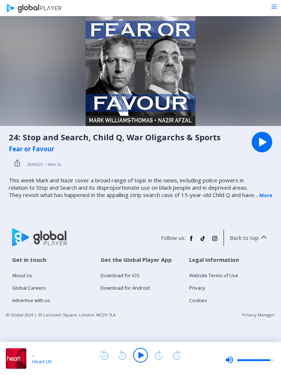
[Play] (140, 355)
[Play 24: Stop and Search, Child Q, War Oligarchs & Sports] (262, 142)
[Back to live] (177, 355)
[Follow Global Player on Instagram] (215, 241)
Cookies (198, 300)
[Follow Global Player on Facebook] (191, 241)
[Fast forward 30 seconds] (158, 355)
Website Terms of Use (213, 275)
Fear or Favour (31, 149)
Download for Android (125, 288)
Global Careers (29, 288)
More (265, 195)
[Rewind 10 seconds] (122, 355)
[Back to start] (104, 355)
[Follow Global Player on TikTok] (203, 241)
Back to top (244, 237)
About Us (22, 275)
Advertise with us (31, 300)
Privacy (197, 288)
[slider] (250, 360)
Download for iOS (120, 275)
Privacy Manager (258, 314)
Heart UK (42, 361)
